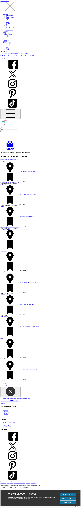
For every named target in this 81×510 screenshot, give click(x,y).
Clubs (7, 26)
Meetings (5, 41)
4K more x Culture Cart (5, 294)
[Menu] (11, 114)
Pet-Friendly (8, 23)
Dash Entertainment (4, 316)
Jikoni (2, 338)
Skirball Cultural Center (5, 161)
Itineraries (5, 32)
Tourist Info (5, 413)
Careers (7, 49)
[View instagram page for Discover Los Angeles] (12, 88)
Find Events (5, 31)
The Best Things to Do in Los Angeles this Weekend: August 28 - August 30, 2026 (17, 55)
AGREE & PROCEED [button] (67, 498)
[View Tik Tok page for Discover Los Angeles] (12, 107)
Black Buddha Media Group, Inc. (7, 272)
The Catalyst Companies (5, 184)
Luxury (7, 22)
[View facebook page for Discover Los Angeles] (12, 68)
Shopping (7, 18)
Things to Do (5, 14)
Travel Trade (8, 43)
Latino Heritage (9, 38)
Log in (4, 58)
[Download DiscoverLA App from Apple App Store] (5, 481)
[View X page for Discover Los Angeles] (12, 78)
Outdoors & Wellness (10, 17)
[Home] (4, 122)
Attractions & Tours (9, 15)
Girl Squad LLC (4, 251)
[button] (78, 492)
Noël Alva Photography (5, 359)
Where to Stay (6, 33)
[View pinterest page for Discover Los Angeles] (12, 97)
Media (7, 47)
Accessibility (33, 483)
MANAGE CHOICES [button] (68, 494)
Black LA (8, 36)
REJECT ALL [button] (67, 502)
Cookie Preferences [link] (19, 483)
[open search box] (40, 136)
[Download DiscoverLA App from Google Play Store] (17, 481)
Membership (8, 44)
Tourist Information (7, 40)
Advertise (28, 483)
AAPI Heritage (9, 35)
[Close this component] (11, 392)
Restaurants (8, 28)
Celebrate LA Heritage (7, 34)
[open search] (40, 136)
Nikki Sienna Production (5, 229)
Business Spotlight (9, 30)
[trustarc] (76, 507)
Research (7, 48)
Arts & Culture (9, 16)
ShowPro (2, 206)
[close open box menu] (10, 10)
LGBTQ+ (8, 39)
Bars (6, 25)
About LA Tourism (7, 42)
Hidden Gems (8, 20)
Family (7, 19)
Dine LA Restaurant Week (11, 27)
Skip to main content (5, 1)
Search (2, 127)
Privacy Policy (3, 483)
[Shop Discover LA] (11, 149)
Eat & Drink (5, 24)
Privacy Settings (10, 483)
